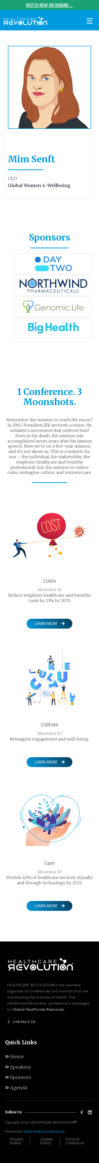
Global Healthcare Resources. (39, 1009)
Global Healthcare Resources (43, 1131)
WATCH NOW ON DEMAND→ (49, 5)
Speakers (18, 1067)
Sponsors (18, 1077)
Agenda (16, 1088)
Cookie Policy (46, 1141)
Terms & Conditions (75, 1141)
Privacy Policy (16, 1141)
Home (14, 1056)
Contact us (24, 1022)
